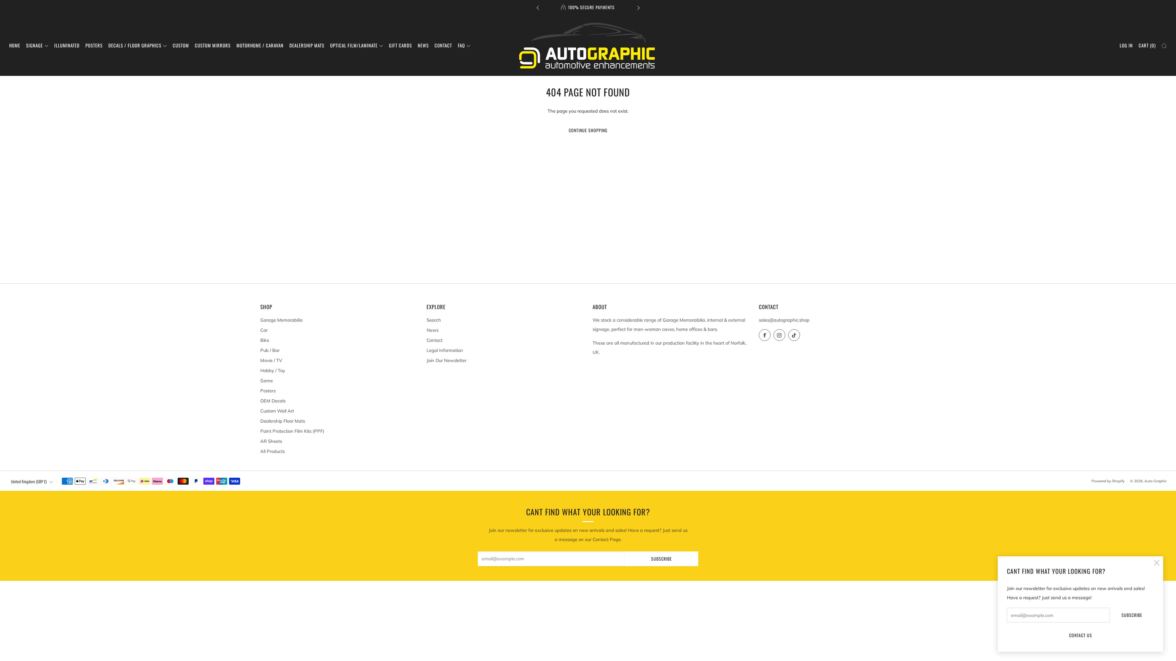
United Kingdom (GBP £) (29, 481)
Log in (1126, 45)
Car (264, 330)
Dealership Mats (306, 45)
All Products (272, 451)
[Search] (1164, 46)
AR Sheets (271, 441)
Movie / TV (271, 360)
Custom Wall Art (277, 411)
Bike (264, 340)
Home (14, 45)
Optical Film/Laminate (354, 45)
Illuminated (67, 45)
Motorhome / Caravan (260, 45)
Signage (34, 45)
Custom (181, 45)
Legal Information (445, 350)
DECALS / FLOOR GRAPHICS (134, 45)
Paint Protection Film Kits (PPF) (292, 431)
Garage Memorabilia (281, 320)
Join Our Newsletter (446, 360)
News (423, 45)
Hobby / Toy (272, 370)
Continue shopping (588, 130)
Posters (94, 45)
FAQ (461, 45)
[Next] (639, 7)
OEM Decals (272, 401)
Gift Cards (400, 45)
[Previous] (538, 7)
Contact (443, 45)
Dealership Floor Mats (282, 421)
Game (266, 380)
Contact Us (1080, 635)
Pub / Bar (270, 350)
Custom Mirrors (213, 45)
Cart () (1147, 45)
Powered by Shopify (1108, 481)
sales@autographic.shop (784, 320)
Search (434, 320)
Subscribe (1131, 615)
